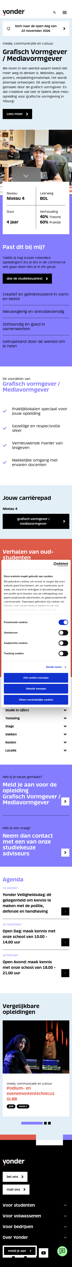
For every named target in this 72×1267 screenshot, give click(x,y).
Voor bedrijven (18, 1226)
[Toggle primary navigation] (65, 12)
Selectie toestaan (36, 688)
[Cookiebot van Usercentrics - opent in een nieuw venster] (53, 564)
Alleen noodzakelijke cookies (36, 699)
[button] (32, 1123)
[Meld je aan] (65, 801)
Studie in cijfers (17, 710)
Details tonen (54, 667)
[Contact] (65, 853)
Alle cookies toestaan (36, 677)
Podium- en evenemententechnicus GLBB (30, 1094)
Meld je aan (17, 1251)
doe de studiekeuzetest (25, 278)
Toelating (12, 718)
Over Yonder (15, 1237)
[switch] (63, 632)
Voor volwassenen (22, 1216)
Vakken (11, 734)
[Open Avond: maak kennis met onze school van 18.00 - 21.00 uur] (65, 973)
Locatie (10, 750)
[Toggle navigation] (65, 1205)
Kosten (10, 742)
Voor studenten (19, 1205)
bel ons (12, 1177)
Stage (9, 726)
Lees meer (15, 114)
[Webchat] (62, 1251)
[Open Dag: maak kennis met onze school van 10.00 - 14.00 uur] (65, 942)
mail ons (13, 1189)
